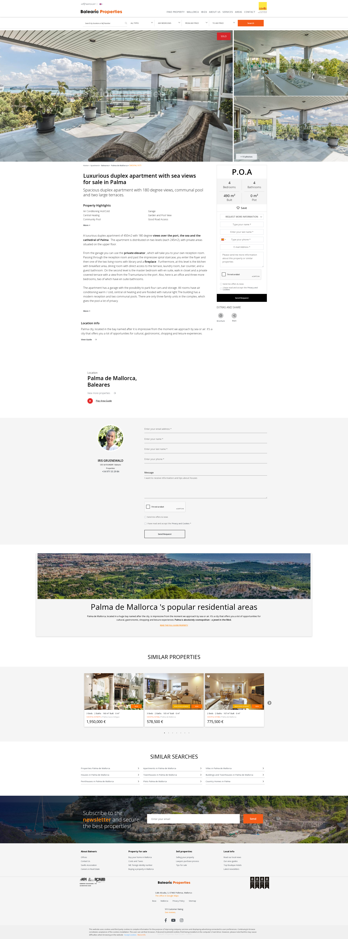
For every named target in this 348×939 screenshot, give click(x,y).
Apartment (94, 165)
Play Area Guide (104, 400)
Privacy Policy (178, 901)
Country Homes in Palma (218, 781)
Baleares (105, 165)
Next (268, 702)
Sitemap (192, 901)
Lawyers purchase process (187, 861)
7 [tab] (189, 733)
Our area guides (231, 861)
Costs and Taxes (135, 861)
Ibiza (204, 11)
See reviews (170, 912)
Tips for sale (181, 865)
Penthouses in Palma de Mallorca (97, 781)
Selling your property (185, 857)
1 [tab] (164, 733)
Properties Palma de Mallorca (95, 768)
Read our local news (232, 857)
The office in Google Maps (167, 895)
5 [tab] (180, 733)
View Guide (86, 339)
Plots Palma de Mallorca (155, 781)
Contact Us (85, 861)
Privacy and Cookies (180, 523)
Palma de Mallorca (119, 165)
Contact (249, 11)
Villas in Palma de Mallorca (219, 768)
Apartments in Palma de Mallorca (159, 768)
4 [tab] (176, 733)
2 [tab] (168, 733)
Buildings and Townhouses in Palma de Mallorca (229, 774)
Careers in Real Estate (90, 869)
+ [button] (88, 4)
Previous (78, 702)
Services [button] (228, 11)
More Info (142, 935)
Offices (84, 857)
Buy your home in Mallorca (140, 857)
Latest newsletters (231, 869)
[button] (100, 4)
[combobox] (223, 239)
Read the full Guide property (174, 625)
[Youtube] (173, 920)
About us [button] (214, 11)
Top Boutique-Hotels (233, 865)
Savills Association (89, 865)
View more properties (99, 393)
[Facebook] (166, 920)
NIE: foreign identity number (140, 865)
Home (85, 165)
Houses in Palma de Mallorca (95, 774)
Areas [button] (238, 11)
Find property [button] (176, 11)
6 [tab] (185, 733)
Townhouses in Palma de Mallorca (160, 774)
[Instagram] (181, 920)
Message (149, 472)
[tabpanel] (113, 700)
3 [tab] (172, 733)
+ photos (246, 156)
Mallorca (193, 11)
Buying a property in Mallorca (141, 869)
